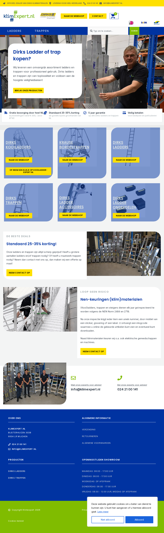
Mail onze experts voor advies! (86, 385)
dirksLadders (120, 145)
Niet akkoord (108, 519)
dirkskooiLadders (18, 145)
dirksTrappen (14, 200)
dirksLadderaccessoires (71, 202)
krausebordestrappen (74, 145)
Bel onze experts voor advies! (132, 385)
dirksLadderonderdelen (124, 203)
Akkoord (139, 519)
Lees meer (103, 511)
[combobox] (108, 31)
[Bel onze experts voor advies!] (119, 378)
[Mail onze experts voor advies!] (73, 378)
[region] (122, 512)
